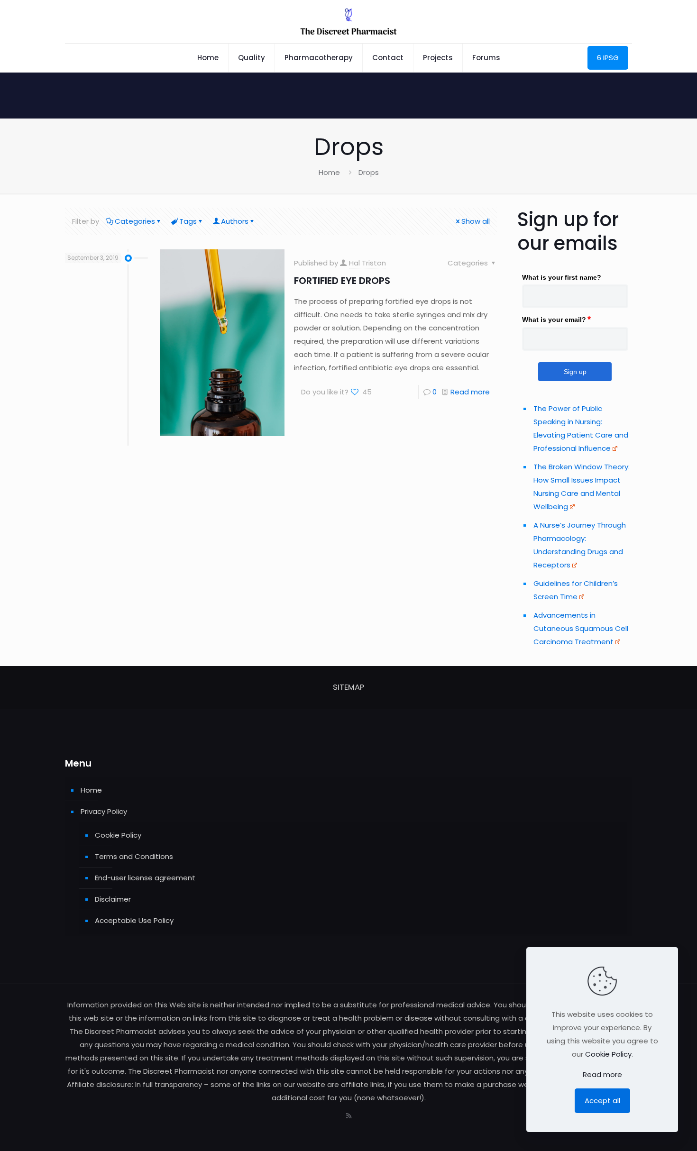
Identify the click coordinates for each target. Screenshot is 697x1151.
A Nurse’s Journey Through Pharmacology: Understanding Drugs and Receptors (579, 545)
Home (329, 172)
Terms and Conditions (134, 856)
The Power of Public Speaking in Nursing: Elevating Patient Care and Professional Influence (580, 428)
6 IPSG (608, 58)
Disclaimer (113, 899)
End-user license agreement (145, 878)
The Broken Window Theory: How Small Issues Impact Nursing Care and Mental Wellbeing (581, 487)
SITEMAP (348, 687)
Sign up (575, 371)
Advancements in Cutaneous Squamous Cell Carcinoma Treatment (580, 628)
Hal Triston (367, 263)
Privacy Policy (104, 811)
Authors (234, 221)
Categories (135, 221)
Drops (368, 172)
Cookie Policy (118, 835)
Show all (475, 221)
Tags (188, 221)
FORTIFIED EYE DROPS (342, 280)
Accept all (602, 1100)
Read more (470, 392)
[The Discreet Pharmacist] (348, 21)
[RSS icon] (348, 1116)
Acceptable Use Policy (134, 920)
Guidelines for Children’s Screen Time (575, 590)
